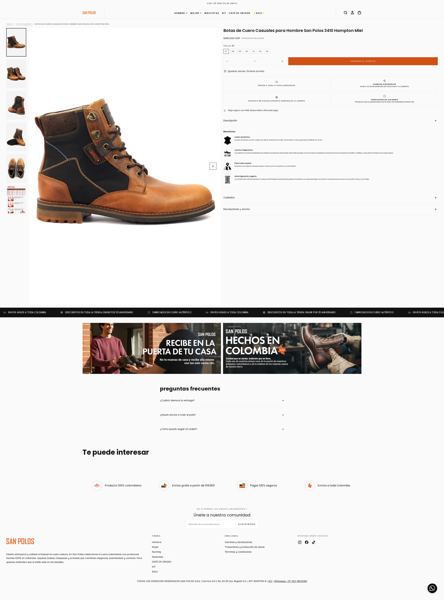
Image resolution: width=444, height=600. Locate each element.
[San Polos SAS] (20, 541)
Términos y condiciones (238, 551)
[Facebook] (307, 542)
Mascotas (157, 556)
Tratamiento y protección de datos (244, 547)
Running (156, 551)
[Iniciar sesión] (352, 12)
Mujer (155, 547)
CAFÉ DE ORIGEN (239, 13)
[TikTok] (313, 542)
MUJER (194, 13)
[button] (345, 12)
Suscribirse (246, 524)
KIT (224, 13)
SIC (270, 581)
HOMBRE (179, 13)
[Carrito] (359, 12)
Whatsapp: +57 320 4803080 (290, 581)
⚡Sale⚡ (259, 13)
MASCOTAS (211, 13)
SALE (155, 571)
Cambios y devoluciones (238, 542)
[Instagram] (300, 542)
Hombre (156, 542)
